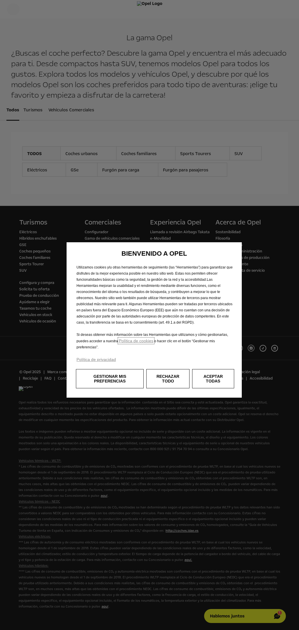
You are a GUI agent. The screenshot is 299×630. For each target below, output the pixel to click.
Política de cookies (136, 340)
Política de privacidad (96, 359)
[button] (110, 378)
